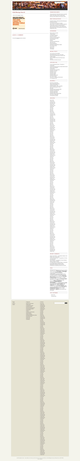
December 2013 (52, 223)
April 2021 (41, 338)
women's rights (54, 289)
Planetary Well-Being (53, 43)
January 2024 (52, 112)
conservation (52, 272)
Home (14, 9)
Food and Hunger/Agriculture (54, 41)
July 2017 (51, 181)
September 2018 (52, 167)
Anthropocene (52, 270)
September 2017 (52, 179)
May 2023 (51, 117)
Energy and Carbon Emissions (55, 37)
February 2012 (42, 450)
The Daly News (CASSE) (54, 95)
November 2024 (52, 103)
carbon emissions (53, 271)
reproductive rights (55, 284)
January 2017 (52, 187)
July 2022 (51, 122)
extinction (60, 276)
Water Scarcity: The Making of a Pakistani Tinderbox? (58, 24)
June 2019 (51, 158)
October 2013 (42, 429)
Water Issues (52, 47)
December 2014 (52, 211)
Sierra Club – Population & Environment (56, 77)
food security (58, 277)
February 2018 (52, 175)
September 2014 (52, 214)
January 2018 (52, 176)
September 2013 (42, 430)
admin (19, 15)
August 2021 (52, 130)
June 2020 (51, 145)
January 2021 (52, 138)
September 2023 (42, 318)
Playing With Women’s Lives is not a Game (57, 54)
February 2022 (52, 125)
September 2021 (52, 129)
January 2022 (52, 126)
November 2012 (52, 237)
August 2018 (52, 168)
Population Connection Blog (54, 90)
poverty (57, 282)
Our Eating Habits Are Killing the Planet (57, 263)
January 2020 (42, 354)
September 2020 (52, 142)
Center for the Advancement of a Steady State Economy (59, 66)
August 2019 (52, 156)
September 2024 (52, 105)
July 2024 (51, 107)
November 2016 (42, 393)
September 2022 (52, 121)
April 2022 (51, 123)
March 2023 (52, 118)
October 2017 (52, 178)
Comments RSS (53, 296)
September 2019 (52, 155)
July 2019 (51, 157)
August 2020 (52, 143)
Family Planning (52, 39)
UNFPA (65, 285)
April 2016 (51, 197)
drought (61, 273)
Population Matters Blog (54, 92)
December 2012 (52, 236)
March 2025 (52, 100)
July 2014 (51, 216)
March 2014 (52, 220)
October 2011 (52, 251)
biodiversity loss (58, 270)
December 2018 (52, 164)
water (54, 286)
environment (52, 276)
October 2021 (52, 128)
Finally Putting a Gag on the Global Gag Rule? (57, 25)
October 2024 (52, 104)
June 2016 (51, 195)
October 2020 (52, 141)
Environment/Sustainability (54, 38)
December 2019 (42, 355)
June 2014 (51, 217)
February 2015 (42, 412)
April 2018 (51, 173)
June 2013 (51, 230)
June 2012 (51, 242)
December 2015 (52, 200)
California (66, 270)
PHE (58, 279)
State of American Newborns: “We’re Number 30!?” (58, 26)
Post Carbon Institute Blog (54, 94)
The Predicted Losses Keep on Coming (56, 23)
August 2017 (52, 180)
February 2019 (52, 162)
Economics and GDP (53, 36)
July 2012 (51, 241)
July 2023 (41, 319)
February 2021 (52, 137)
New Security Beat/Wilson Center (55, 87)
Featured (51, 40)
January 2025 (52, 101)
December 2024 (52, 102)
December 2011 (52, 249)
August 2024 (52, 106)
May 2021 (41, 337)
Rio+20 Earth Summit (53, 45)
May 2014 (51, 218)
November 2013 (52, 224)
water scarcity (58, 286)
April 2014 (51, 219)
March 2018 (52, 174)
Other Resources (52, 42)
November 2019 (42, 356)
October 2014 (52, 213)
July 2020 (51, 144)
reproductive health (62, 282)
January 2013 (52, 235)
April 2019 (51, 160)
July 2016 (51, 194)
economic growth (53, 274)
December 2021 (52, 127)
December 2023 (42, 317)
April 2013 (51, 232)
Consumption (58, 272)
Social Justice (52, 46)
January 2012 (52, 248)
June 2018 (41, 374)
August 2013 (42, 431)
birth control (62, 270)
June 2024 (51, 108)
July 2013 (51, 229)
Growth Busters (52, 68)
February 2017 (52, 186)
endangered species (62, 274)
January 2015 (52, 210)
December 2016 (42, 392)
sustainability (60, 285)
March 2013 (52, 233)
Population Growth (56, 281)
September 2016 (52, 192)
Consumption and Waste (54, 35)
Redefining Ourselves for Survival (60, 265)
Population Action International (55, 69)
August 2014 (52, 215)
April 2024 (51, 110)
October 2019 (52, 154)
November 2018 (52, 165)
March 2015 (42, 411)
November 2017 (52, 177)
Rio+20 (55, 285)
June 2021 (41, 336)
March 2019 (52, 161)
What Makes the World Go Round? (55, 59)
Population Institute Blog (54, 91)
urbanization (51, 286)
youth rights (52, 290)
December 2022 (52, 119)
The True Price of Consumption (55, 53)
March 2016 (52, 198)
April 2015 (41, 410)
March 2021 (52, 136)
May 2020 (51, 146)
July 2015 (51, 203)
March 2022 (52, 124)
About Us (17, 9)
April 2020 (51, 147)
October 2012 (52, 238)
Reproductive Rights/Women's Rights (56, 44)
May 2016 (51, 196)
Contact (21, 9)
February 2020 (52, 149)
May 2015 (51, 205)
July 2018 (41, 373)
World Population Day (62, 289)
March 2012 (42, 449)
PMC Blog (51, 88)
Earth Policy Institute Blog (54, 82)
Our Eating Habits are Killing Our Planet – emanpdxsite (58, 262)
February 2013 (52, 234)
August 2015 (52, 202)
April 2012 (41, 448)
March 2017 (52, 185)
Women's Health (61, 287)
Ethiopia (57, 276)
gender (62, 277)
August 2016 (52, 193)
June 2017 (51, 182)
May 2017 (51, 183)
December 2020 (52, 139)
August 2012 (52, 240)
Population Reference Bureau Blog (55, 93)
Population (52, 281)
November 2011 (52, 250)
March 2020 (52, 148)
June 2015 (51, 204)
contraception (53, 273)
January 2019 (52, 163)
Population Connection (53, 70)
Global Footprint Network (54, 67)
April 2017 (51, 184)
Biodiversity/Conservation (29, 303)
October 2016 (42, 394)
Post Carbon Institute (53, 76)
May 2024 (51, 109)
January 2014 (52, 222)
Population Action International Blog (55, 89)
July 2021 (51, 131)
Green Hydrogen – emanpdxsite (55, 260)
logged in (18, 38)
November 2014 (52, 212)
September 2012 (52, 239)
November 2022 (52, 120)
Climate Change (52, 34)
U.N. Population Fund (53, 78)
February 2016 (52, 199)
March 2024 (52, 111)
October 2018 (52, 166)
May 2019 (51, 159)
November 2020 (52, 140)
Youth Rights (52, 48)
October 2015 (52, 201)
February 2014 (52, 221)
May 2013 (51, 231)
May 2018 (41, 375)
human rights (63, 278)
